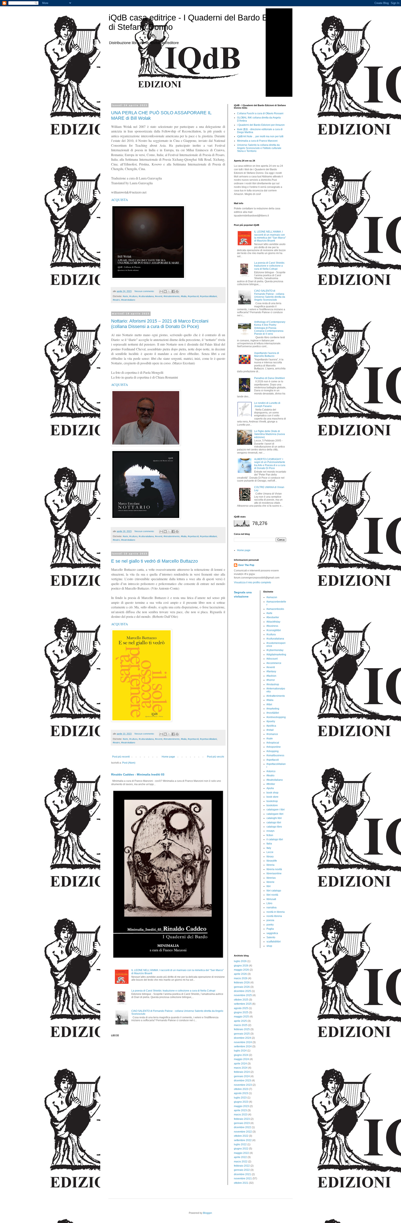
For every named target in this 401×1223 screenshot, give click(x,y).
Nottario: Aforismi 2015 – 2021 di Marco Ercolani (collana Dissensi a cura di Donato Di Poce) (159, 323)
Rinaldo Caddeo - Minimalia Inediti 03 (137, 774)
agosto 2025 (241, 1008)
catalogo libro (274, 826)
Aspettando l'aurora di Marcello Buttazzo (266, 354)
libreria (270, 864)
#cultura (133, 296)
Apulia (270, 788)
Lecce (269, 852)
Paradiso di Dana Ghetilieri (269, 378)
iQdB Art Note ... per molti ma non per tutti (260, 136)
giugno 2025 (241, 1012)
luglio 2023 (240, 1097)
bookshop (272, 801)
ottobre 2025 (241, 999)
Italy (268, 848)
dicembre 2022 (242, 1127)
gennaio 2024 (242, 1076)
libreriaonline (274, 873)
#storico (270, 771)
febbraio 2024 (242, 1071)
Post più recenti (121, 756)
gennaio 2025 (242, 1033)
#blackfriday (273, 621)
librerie (270, 882)
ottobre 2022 (241, 1135)
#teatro (116, 300)
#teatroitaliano (128, 300)
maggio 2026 (241, 969)
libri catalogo (273, 890)
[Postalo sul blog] (165, 291)
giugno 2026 (241, 965)
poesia (270, 920)
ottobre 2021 (241, 1182)
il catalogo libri (274, 839)
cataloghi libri (274, 818)
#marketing (272, 708)
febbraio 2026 (242, 982)
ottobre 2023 (241, 1089)
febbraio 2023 (242, 1118)
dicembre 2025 (242, 991)
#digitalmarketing (276, 654)
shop (269, 946)
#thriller (270, 784)
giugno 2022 (241, 1148)
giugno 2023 (241, 1101)
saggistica (272, 933)
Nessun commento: (145, 291)
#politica (271, 725)
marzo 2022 (240, 1161)
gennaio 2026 (242, 986)
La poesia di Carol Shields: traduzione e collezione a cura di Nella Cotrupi (173, 990)
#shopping (272, 751)
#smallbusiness (275, 755)
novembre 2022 (243, 1131)
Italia (269, 843)
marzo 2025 (240, 1025)
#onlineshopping (276, 717)
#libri (269, 704)
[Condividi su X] (169, 291)
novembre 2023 (243, 1084)
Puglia (270, 928)
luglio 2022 (240, 1144)
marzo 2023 (240, 1114)
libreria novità (274, 869)
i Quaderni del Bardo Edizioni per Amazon (261, 124)
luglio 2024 (240, 1050)
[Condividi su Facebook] (173, 291)
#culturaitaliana (146, 296)
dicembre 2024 (242, 1037)
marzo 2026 (240, 978)
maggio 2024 (241, 1059)
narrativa (271, 907)
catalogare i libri (275, 809)
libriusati (271, 899)
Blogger (207, 1213)
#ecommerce (273, 663)
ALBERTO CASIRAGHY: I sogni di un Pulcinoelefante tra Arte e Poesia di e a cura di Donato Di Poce (269, 464)
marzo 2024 (240, 1067)
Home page (168, 756)
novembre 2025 (243, 995)
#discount (272, 658)
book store (272, 796)
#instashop (272, 684)
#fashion (271, 675)
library (270, 856)
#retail (270, 729)
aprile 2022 (240, 1157)
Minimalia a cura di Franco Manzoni (257, 140)
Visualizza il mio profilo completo (252, 582)
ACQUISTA (119, 199)
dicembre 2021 (242, 1174)
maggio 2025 (241, 1016)
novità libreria (274, 916)
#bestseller (272, 617)
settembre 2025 (243, 1003)
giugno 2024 (241, 1055)
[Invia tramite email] (161, 291)
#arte (125, 296)
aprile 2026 (240, 974)
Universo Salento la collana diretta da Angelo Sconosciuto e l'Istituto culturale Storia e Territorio (259, 148)
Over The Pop (246, 565)
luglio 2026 (240, 961)
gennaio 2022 (242, 1169)
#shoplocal (272, 742)
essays (270, 830)
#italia (184, 296)
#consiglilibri (273, 630)
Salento (270, 937)
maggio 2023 (241, 1106)
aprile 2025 (240, 1021)
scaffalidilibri (273, 941)
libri (268, 886)
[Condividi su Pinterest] (177, 291)
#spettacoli (193, 296)
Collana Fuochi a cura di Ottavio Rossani (260, 113)
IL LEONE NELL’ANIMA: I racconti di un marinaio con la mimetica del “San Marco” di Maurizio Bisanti (270, 236)
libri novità (272, 894)
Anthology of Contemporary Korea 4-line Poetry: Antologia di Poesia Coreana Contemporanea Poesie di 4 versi (269, 328)
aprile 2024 (240, 1063)
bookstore (272, 805)
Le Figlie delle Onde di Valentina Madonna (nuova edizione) (269, 434)
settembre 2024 (243, 1046)
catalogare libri (274, 813)
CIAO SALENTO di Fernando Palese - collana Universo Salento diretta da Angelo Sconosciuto (269, 295)
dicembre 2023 (242, 1080)
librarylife (271, 860)
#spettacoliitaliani (208, 296)
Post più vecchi (215, 756)
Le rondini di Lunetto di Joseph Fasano (267, 404)
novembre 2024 (243, 1042)
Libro (269, 903)
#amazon (271, 597)
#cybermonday (274, 650)
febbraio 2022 (242, 1165)
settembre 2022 (243, 1140)
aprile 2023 (240, 1110)
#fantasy (271, 671)
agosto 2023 (241, 1093)
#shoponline (273, 746)
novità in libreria (275, 911)
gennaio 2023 (242, 1123)
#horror (270, 680)
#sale (269, 738)
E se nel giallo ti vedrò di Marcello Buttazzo (154, 561)
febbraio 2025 (242, 1029)
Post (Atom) (128, 762)
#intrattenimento (172, 296)
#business (272, 625)
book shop (272, 792)
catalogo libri (273, 822)
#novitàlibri (272, 712)
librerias (271, 877)
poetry (270, 924)
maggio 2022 (241, 1153)
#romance (272, 734)
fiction (269, 835)
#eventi (158, 296)
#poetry (270, 721)
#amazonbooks (275, 609)
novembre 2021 (243, 1178)
